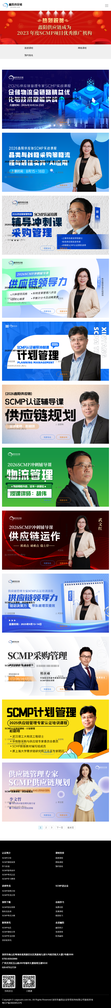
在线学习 (60, 902)
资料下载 (6, 902)
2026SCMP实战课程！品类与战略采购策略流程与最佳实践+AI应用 (37, 162)
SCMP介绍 (6, 858)
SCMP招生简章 (8, 907)
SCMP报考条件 (8, 870)
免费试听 (59, 907)
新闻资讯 (6, 922)
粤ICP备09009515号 (12, 1003)
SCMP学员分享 (8, 895)
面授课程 (29, 48)
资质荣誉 (59, 932)
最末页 (70, 827)
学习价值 (6, 866)
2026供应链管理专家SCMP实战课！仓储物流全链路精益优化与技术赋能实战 (42, 99)
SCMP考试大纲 (8, 915)
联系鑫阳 (59, 936)
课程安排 (60, 853)
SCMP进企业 (62, 886)
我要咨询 (63, 122)
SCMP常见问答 (8, 936)
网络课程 (82, 48)
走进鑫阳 (60, 922)
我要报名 (47, 122)
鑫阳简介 (59, 928)
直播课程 (59, 911)
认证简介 (6, 853)
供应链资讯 (7, 940)
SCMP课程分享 (8, 932)
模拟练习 (59, 915)
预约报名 (29, 55)
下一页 (60, 827)
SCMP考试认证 (8, 875)
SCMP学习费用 (8, 879)
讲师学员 (6, 886)
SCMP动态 (6, 928)
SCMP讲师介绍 (8, 891)
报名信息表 (7, 911)
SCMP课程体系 (8, 862)
